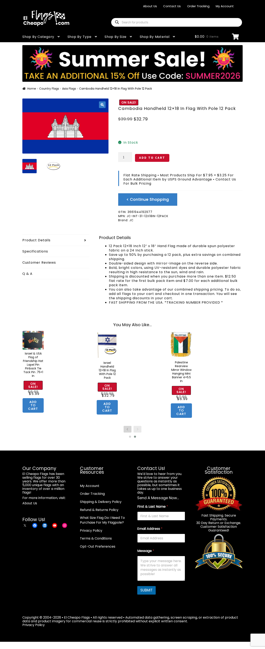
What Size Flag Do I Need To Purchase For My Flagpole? (102, 520)
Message (145, 551)
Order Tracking (198, 6)
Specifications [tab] (35, 251)
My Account (225, 6)
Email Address (150, 529)
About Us (150, 6)
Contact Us (172, 6)
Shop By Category (38, 36)
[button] (102, 104)
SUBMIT (146, 590)
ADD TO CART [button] (33, 405)
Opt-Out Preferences (97, 546)
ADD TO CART (152, 158)
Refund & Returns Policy (99, 509)
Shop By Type (79, 36)
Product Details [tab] (36, 240)
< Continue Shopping (147, 199)
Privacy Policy (91, 530)
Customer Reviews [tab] (39, 262)
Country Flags (49, 89)
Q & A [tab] (27, 273)
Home (31, 89)
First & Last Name (152, 506)
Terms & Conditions (96, 538)
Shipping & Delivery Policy (101, 501)
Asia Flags (69, 89)
